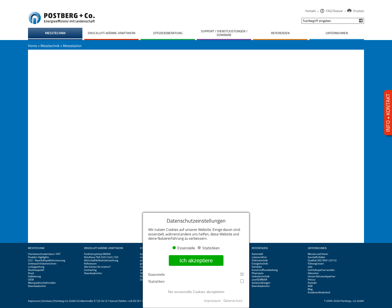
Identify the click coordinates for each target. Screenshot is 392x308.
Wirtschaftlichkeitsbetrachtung (101, 260)
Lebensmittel (259, 257)
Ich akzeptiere (196, 260)
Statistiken (156, 281)
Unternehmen (317, 248)
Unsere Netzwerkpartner (321, 276)
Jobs (310, 266)
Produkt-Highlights (38, 257)
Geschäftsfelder (316, 257)
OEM (31, 279)
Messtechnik (50, 45)
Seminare (47, 301)
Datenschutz (232, 300)
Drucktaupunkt (36, 270)
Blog (310, 289)
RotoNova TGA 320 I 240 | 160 (101, 257)
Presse (311, 279)
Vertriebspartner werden (321, 270)
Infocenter (313, 273)
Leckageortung (36, 266)
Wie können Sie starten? (97, 266)
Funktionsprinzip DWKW (97, 254)
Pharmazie (257, 273)
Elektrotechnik (260, 260)
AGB (310, 286)
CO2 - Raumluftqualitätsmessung (46, 260)
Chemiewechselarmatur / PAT (44, 254)
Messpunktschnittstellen (42, 283)
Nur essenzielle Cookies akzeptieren (196, 292)
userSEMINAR (259, 279)
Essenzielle (156, 275)
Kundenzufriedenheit (319, 292)
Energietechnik (260, 263)
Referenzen (90, 263)
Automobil (257, 254)
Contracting (90, 270)
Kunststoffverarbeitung (265, 270)
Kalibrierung (34, 276)
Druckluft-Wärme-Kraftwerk (103, 248)
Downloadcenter (37, 286)
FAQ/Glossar (334, 10)
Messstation (72, 45)
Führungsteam (316, 263)
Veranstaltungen (261, 283)
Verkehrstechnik (261, 276)
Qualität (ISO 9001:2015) (322, 260)
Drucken (358, 10)
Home (32, 45)
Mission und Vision (318, 254)
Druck (31, 273)
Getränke (257, 266)
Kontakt (310, 10)
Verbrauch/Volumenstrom (42, 263)
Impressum (34, 301)
